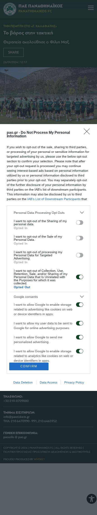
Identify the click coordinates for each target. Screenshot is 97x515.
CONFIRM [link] (29, 366)
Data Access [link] (48, 382)
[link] (88, 133)
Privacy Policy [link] (74, 382)
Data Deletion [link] (23, 382)
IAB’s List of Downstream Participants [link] (54, 199)
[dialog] (48, 257)
